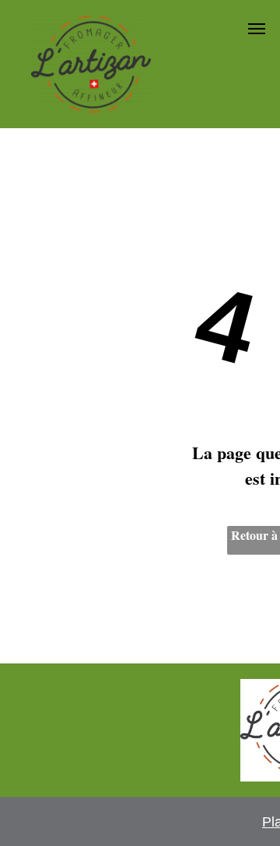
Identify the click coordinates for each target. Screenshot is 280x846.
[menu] (256, 28)
